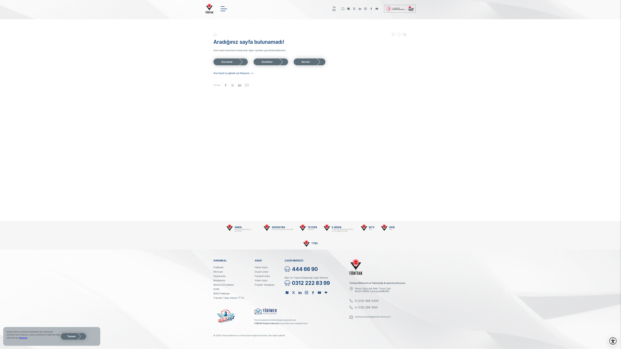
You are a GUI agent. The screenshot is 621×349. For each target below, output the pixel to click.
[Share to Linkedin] (240, 85)
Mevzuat (218, 271)
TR (334, 7)
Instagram (365, 8)
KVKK (216, 289)
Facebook (371, 8)
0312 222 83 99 (311, 283)
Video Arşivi (261, 280)
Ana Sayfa (217, 34)
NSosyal (348, 8)
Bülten (325, 292)
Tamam (71, 336)
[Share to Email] (247, 85)
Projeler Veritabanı (264, 284)
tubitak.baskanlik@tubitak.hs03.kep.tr (373, 317)
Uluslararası (219, 276)
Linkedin (359, 8)
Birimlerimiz (219, 280)
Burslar (306, 61)
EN (334, 10)
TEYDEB (312, 227)
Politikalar (218, 267)
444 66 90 (305, 269)
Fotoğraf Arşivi (262, 276)
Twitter (354, 8)
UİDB (392, 227)
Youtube (376, 8)
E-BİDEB (336, 227)
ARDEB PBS (278, 227)
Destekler (267, 61)
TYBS (314, 243)
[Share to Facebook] (225, 85)
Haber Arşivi (261, 267)
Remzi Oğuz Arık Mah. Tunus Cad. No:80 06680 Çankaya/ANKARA (373, 290)
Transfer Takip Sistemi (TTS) (228, 297)
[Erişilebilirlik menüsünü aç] (613, 341)
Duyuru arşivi (261, 271)
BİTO (372, 227)
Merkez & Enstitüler (223, 284)
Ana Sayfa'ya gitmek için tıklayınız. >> (233, 73)
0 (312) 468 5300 (367, 300)
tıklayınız (23, 338)
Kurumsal (227, 61)
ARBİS (238, 227)
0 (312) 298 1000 (366, 307)
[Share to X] (232, 85)
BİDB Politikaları (221, 293)
